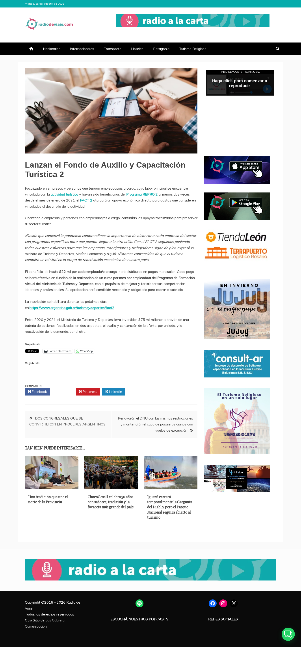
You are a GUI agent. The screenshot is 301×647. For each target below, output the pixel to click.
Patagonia (161, 48)
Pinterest (89, 391)
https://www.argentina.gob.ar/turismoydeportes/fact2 (72, 307)
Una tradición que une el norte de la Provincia (48, 499)
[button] (288, 634)
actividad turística (64, 194)
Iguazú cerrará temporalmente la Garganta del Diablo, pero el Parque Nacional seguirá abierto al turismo (169, 507)
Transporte (112, 48)
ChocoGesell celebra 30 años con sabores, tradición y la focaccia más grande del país (111, 502)
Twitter (64, 391)
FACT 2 (86, 200)
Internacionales (82, 48)
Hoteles (137, 48)
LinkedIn (115, 391)
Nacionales (51, 48)
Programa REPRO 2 (142, 194)
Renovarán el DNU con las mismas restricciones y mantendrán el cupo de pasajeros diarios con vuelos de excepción (155, 424)
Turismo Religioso (192, 48)
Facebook (39, 391)
